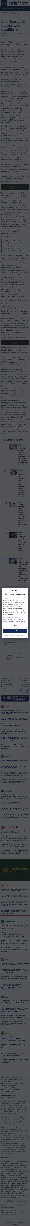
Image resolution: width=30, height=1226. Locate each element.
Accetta (15, 631)
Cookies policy (11, 621)
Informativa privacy (21, 621)
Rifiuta (15, 625)
